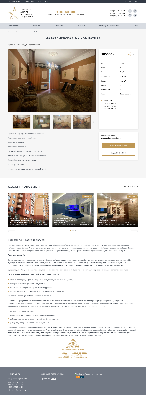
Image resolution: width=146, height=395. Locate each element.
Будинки (59, 26)
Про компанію (14, 2)
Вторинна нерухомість (23, 32)
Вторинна (37, 26)
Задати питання (118, 153)
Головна (10, 32)
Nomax (53, 379)
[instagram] (135, 11)
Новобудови (13, 26)
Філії (39, 2)
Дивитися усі (130, 186)
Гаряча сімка (29, 2)
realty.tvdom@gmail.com (111, 138)
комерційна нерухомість (109, 26)
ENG (136, 2)
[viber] (130, 15)
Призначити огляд (118, 145)
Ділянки (81, 26)
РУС (130, 2)
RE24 (46, 2)
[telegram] (135, 15)
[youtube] (24, 390)
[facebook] (130, 11)
